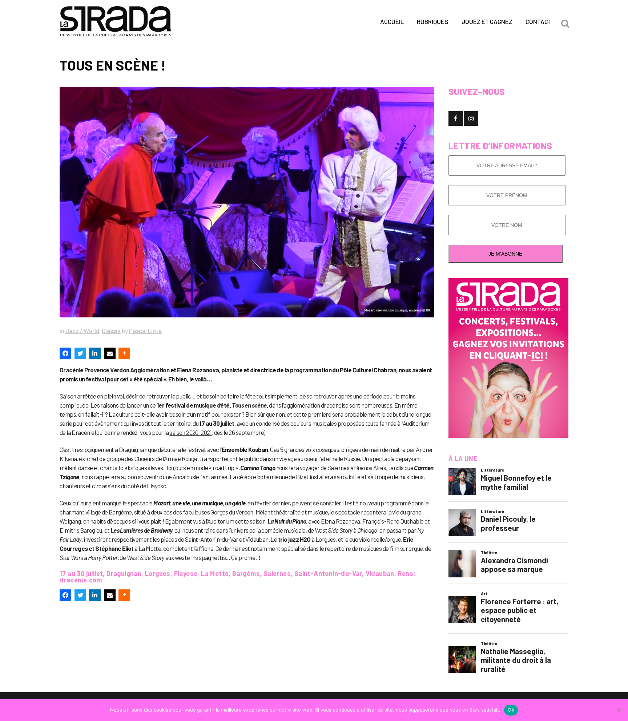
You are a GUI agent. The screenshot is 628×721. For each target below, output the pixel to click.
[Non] (619, 710)
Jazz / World (82, 330)
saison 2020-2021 (190, 432)
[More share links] (124, 353)
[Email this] (110, 353)
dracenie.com (81, 580)
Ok (511, 710)
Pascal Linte (145, 330)
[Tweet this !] (80, 353)
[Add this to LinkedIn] (95, 353)
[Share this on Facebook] (65, 353)
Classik (111, 330)
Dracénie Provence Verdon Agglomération (114, 369)
